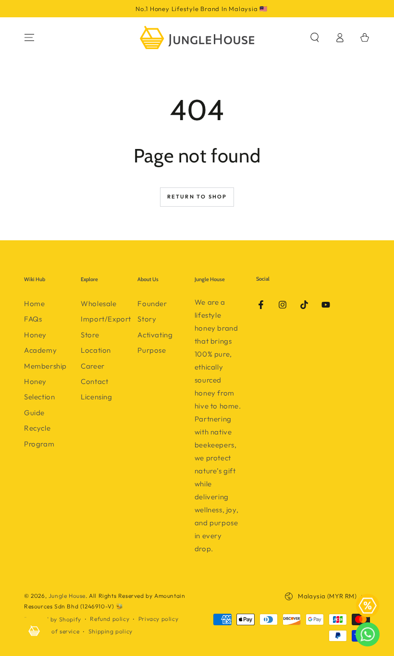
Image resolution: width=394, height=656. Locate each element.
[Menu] (29, 37)
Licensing (96, 396)
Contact (94, 381)
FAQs (33, 318)
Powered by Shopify (52, 619)
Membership (45, 366)
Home (34, 303)
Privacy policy (158, 618)
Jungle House (67, 595)
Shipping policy (110, 631)
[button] (314, 37)
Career (93, 366)
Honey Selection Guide (39, 397)
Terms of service (56, 631)
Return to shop (197, 196)
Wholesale (98, 303)
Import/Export (106, 318)
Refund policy (109, 618)
